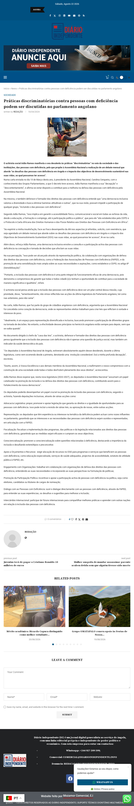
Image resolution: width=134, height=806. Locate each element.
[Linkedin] (64, 15)
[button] (8, 615)
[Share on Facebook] (76, 519)
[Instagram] (60, 15)
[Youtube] (69, 15)
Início (6, 88)
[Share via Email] (86, 519)
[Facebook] (50, 15)
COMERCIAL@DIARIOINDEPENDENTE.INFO (90, 757)
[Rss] (84, 15)
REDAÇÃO (18, 112)
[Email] (74, 15)
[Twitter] (55, 15)
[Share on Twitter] (79, 519)
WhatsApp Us (104, 782)
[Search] (112, 77)
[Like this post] (72, 519)
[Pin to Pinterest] (83, 519)
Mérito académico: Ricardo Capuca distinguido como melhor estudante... (34, 633)
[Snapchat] (79, 15)
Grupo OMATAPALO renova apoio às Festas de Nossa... (99, 633)
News (14, 88)
